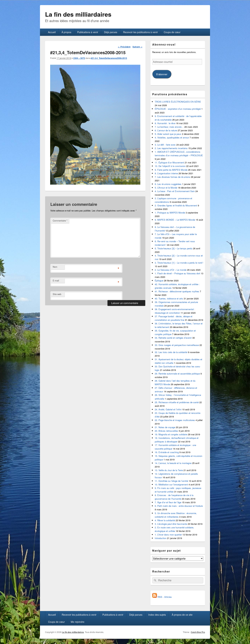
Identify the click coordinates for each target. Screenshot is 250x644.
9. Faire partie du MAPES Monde (171, 169)
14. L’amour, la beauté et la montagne (173, 463)
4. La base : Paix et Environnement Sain (175, 191)
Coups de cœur (172, 32)
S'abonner (161, 74)
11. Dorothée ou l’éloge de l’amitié (171, 480)
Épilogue (159, 280)
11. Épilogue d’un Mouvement (169, 162)
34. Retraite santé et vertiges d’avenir (173, 337)
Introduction (160, 538)
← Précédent (124, 46)
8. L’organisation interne (166, 173)
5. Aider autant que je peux (168, 134)
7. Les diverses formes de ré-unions (172, 176)
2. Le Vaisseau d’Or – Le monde (170, 269)
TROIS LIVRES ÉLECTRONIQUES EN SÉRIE (178, 101)
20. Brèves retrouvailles (166, 430)
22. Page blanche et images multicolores (175, 420)
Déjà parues (110, 32)
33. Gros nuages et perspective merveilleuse (177, 345)
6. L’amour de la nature (166, 130)
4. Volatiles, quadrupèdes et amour (172, 137)
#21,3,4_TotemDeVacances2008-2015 (109, 58)
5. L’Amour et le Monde (166, 187)
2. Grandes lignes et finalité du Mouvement (176, 205)
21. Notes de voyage (165, 427)
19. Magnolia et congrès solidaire (171, 434)
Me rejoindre (77, 621)
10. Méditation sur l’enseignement (171, 484)
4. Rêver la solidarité (165, 520)
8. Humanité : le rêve (165, 123)
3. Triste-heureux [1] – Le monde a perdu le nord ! (179, 262)
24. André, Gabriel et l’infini (168, 409)
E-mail (56, 280)
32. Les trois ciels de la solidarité (171, 352)
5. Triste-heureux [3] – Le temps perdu (173, 248)
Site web (57, 294)
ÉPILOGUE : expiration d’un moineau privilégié (178, 108)
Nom (55, 266)
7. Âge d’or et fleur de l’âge (168, 502)
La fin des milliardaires (78, 14)
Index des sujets (157, 614)
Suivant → (137, 46)
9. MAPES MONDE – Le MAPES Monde (175, 219)
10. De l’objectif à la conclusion (170, 166)
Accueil (52, 32)
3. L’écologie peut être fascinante (171, 523)
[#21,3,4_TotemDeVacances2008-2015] (95, 183)
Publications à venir (87, 32)
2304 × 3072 (79, 58)
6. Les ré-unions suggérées (168, 184)
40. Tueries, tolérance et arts (169, 298)
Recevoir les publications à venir (140, 32)
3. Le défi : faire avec (165, 144)
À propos (66, 32)
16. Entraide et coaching (167, 452)
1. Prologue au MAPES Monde (170, 212)
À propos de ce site (182, 614)
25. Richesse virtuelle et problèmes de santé (177, 402)
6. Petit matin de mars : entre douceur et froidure (179, 505)
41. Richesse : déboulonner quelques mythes (177, 291)
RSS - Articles (164, 596)
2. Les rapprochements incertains (171, 148)
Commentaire (60, 220)
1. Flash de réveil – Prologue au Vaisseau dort (177, 273)
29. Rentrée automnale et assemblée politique (177, 373)
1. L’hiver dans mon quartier (168, 534)
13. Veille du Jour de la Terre (169, 470)
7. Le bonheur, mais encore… (169, 126)
